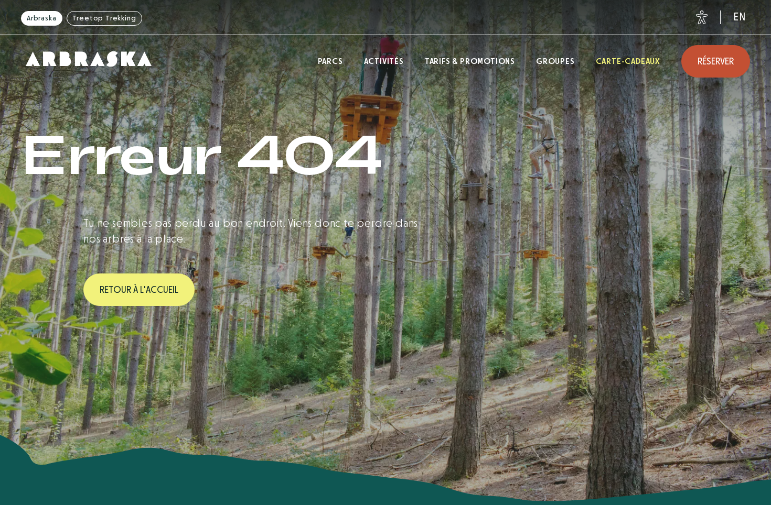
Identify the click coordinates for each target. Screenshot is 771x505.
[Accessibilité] (699, 17)
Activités (384, 61)
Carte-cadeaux (628, 61)
